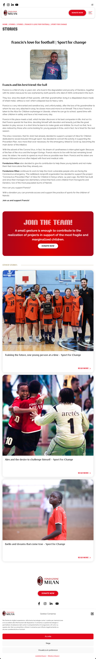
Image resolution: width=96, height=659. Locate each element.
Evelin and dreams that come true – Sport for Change (35, 544)
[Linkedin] (12, 5)
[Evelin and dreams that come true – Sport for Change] (48, 509)
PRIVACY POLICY (54, 656)
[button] (92, 614)
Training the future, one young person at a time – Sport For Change (43, 355)
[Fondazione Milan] (10, 12)
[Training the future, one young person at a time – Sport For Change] (48, 310)
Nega (48, 643)
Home (4, 24)
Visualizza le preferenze (48, 650)
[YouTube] (16, 5)
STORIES (20, 24)
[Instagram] (8, 5)
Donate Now (77, 13)
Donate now (48, 246)
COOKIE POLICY (40, 656)
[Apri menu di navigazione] (90, 13)
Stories (12, 24)
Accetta (48, 636)
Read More (83, 368)
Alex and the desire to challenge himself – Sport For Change (39, 459)
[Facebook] (4, 5)
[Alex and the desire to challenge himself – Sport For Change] (48, 415)
